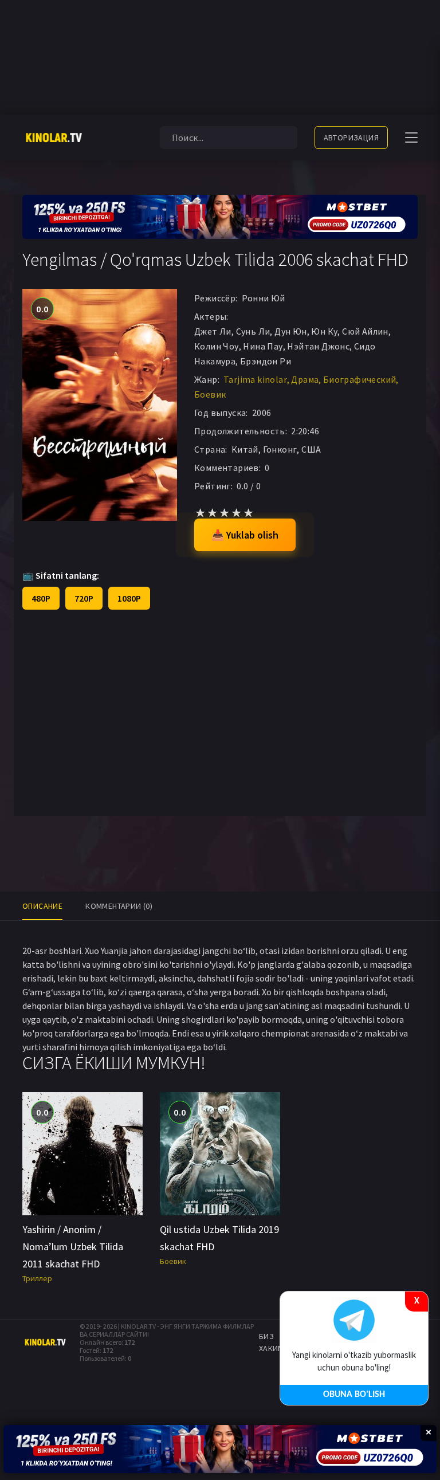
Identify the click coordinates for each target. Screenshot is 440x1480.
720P (83, 598)
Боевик (210, 394)
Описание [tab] (42, 906)
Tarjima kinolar (255, 379)
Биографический (359, 379)
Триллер (37, 1278)
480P (41, 598)
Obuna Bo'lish (354, 1394)
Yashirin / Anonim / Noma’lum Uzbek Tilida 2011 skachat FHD (72, 1246)
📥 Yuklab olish (244, 534)
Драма (305, 379)
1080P (129, 598)
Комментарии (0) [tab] (118, 906)
